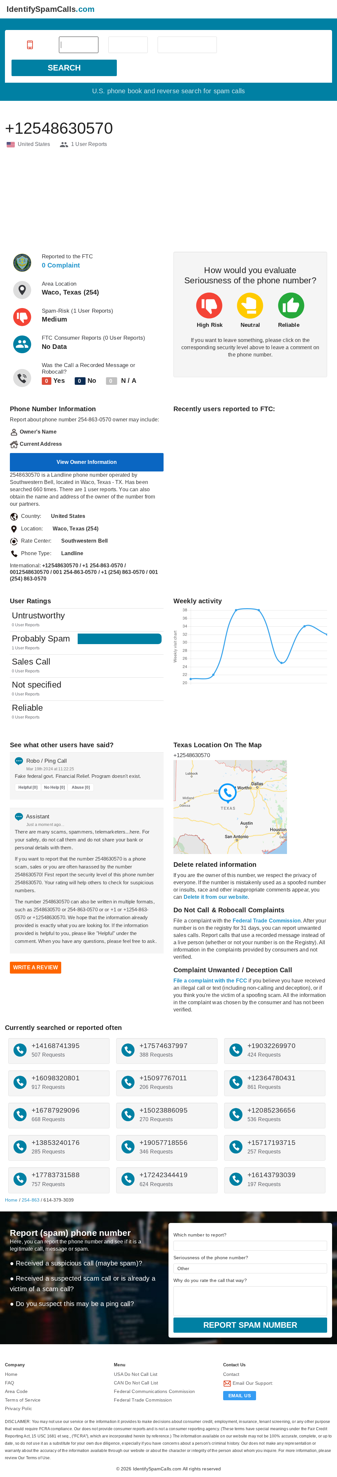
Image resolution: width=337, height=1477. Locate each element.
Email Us (239, 1395)
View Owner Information (87, 462)
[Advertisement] (168, 201)
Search (64, 67)
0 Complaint (61, 265)
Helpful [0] (28, 787)
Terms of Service (22, 1400)
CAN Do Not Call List (136, 1382)
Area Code (16, 1391)
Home (11, 1200)
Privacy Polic (18, 1408)
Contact (231, 1374)
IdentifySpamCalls (50, 9)
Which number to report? (199, 1234)
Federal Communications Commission (154, 1391)
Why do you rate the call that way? (210, 1280)
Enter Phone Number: (30, 45)
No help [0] (54, 787)
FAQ (9, 1382)
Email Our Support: (252, 1383)
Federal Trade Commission (142, 1400)
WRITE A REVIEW (35, 967)
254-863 (30, 1200)
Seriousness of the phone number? (210, 1257)
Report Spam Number (250, 1325)
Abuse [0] (81, 787)
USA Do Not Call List (135, 1374)
